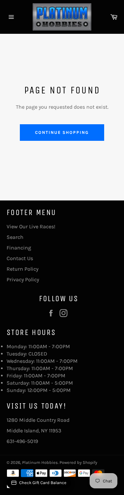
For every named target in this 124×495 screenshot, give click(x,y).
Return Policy (22, 269)
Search (15, 237)
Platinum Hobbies (40, 462)
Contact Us (20, 258)
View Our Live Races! (31, 226)
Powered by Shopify (78, 462)
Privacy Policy (23, 279)
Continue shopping (62, 132)
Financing (19, 248)
